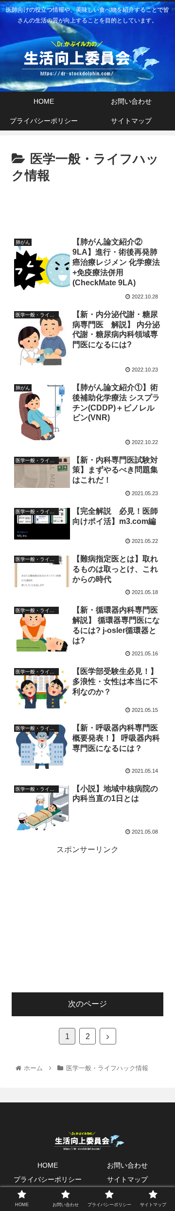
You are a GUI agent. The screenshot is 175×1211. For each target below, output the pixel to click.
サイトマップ (127, 1179)
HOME (47, 1165)
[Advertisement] (87, 206)
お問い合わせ (127, 1165)
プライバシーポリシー (48, 1179)
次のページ (87, 1004)
